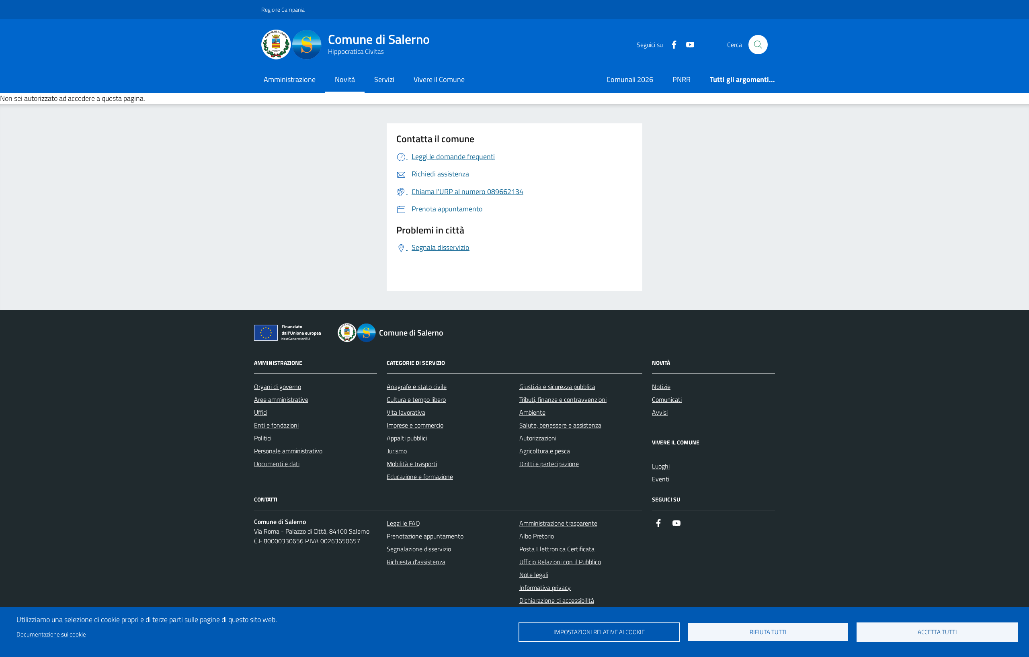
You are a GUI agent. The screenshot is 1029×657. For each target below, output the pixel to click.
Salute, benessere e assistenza (560, 425)
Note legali (533, 574)
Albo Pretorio (536, 536)
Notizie (661, 386)
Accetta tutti (937, 632)
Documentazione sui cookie (51, 634)
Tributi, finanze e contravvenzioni (563, 399)
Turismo (397, 451)
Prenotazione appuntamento (425, 536)
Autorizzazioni (537, 438)
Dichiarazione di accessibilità (556, 600)
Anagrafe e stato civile (417, 386)
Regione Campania (283, 9)
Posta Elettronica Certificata (556, 549)
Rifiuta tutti (768, 632)
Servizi (384, 79)
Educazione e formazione (420, 476)
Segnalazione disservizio (419, 549)
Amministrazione (290, 79)
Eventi (660, 479)
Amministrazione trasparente (558, 523)
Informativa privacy (545, 587)
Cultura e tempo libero (416, 399)
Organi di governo (277, 386)
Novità (345, 79)
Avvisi (660, 412)
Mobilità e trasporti (412, 464)
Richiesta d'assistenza (416, 562)
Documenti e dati (276, 464)
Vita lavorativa (406, 412)
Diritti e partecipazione (549, 464)
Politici (262, 438)
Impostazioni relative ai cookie (599, 632)
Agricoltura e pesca (544, 451)
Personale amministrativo (288, 451)
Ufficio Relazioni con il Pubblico (560, 562)
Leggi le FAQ (403, 523)
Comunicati (667, 399)
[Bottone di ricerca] (758, 44)
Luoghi (661, 466)
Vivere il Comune (439, 79)
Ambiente (532, 412)
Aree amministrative (281, 399)
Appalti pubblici (407, 438)
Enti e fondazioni (276, 425)
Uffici (260, 412)
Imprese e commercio (415, 425)
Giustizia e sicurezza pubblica (557, 386)
